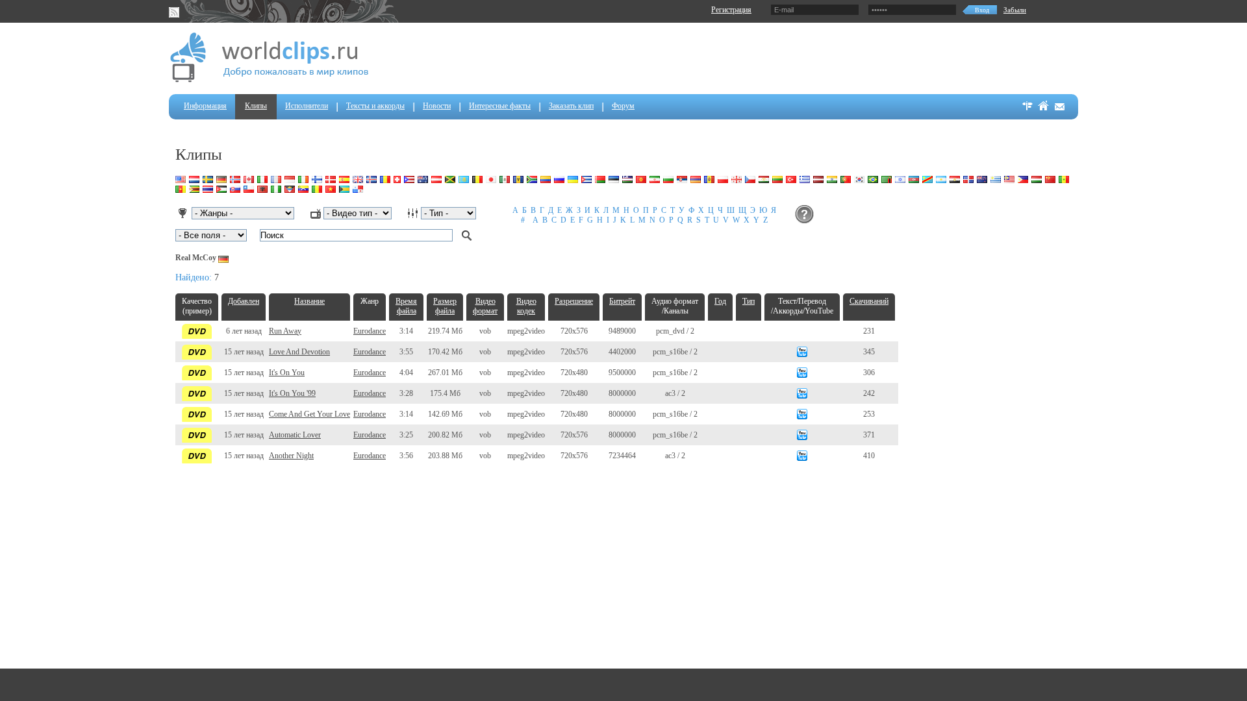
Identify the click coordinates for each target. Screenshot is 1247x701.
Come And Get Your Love (309, 414)
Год (720, 301)
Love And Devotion (299, 351)
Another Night (291, 455)
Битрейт (622, 301)
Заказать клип (571, 105)
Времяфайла (406, 306)
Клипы (256, 105)
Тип (748, 301)
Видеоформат (485, 306)
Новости (437, 105)
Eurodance (369, 331)
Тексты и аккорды (375, 105)
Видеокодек (526, 306)
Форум (623, 105)
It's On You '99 (292, 393)
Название (309, 301)
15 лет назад (244, 351)
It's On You (287, 372)
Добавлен (243, 301)
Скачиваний (869, 301)
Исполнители (306, 105)
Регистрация (731, 9)
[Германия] (223, 257)
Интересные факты (500, 105)
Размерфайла (445, 306)
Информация (205, 105)
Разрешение (574, 301)
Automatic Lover (295, 434)
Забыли (1014, 10)
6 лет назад (244, 331)
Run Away (285, 331)
